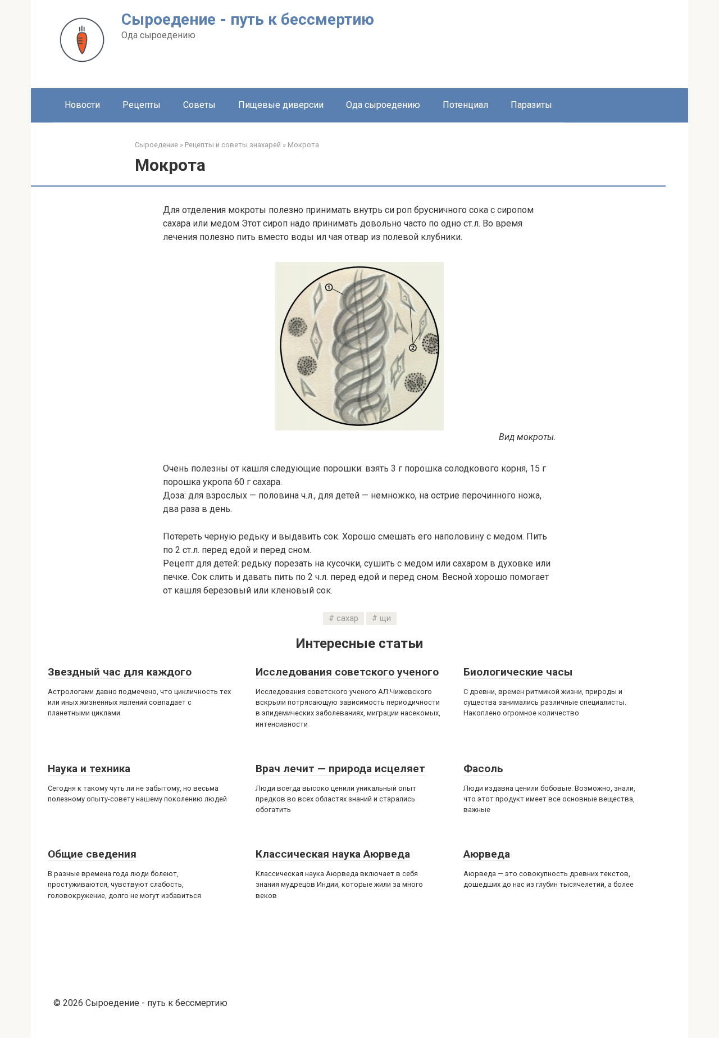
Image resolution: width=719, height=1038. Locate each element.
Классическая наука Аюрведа (333, 853)
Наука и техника (89, 768)
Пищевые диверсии (281, 104)
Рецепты (141, 104)
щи (385, 618)
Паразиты (531, 104)
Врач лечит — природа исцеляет (340, 768)
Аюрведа (486, 853)
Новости (82, 104)
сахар (347, 618)
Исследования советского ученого (347, 671)
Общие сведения (92, 853)
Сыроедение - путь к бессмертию (247, 19)
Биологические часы (517, 671)
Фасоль (483, 768)
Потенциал (465, 104)
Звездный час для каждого (120, 671)
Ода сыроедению (383, 104)
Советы (199, 104)
